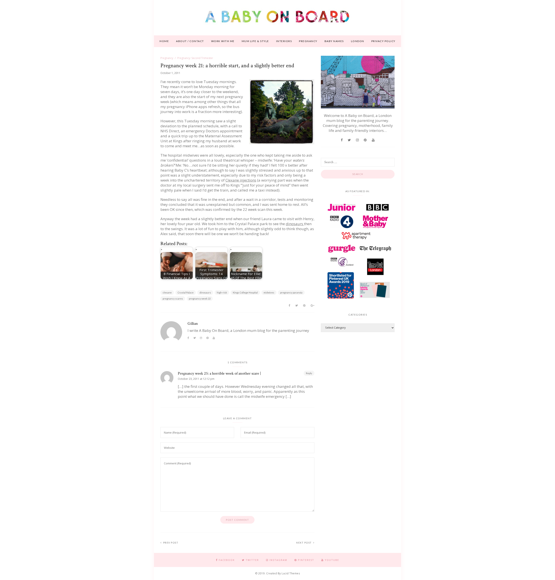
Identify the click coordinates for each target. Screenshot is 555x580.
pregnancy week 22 (200, 298)
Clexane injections (240, 180)
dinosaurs (295, 223)
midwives (269, 292)
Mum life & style (255, 41)
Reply (309, 373)
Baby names (334, 41)
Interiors (284, 41)
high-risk (222, 292)
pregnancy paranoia (291, 292)
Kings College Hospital (245, 292)
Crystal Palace (186, 292)
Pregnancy (308, 41)
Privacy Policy (383, 41)
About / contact (190, 41)
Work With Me (223, 41)
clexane (167, 292)
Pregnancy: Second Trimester (195, 58)
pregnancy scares (173, 298)
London (357, 41)
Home (164, 41)
